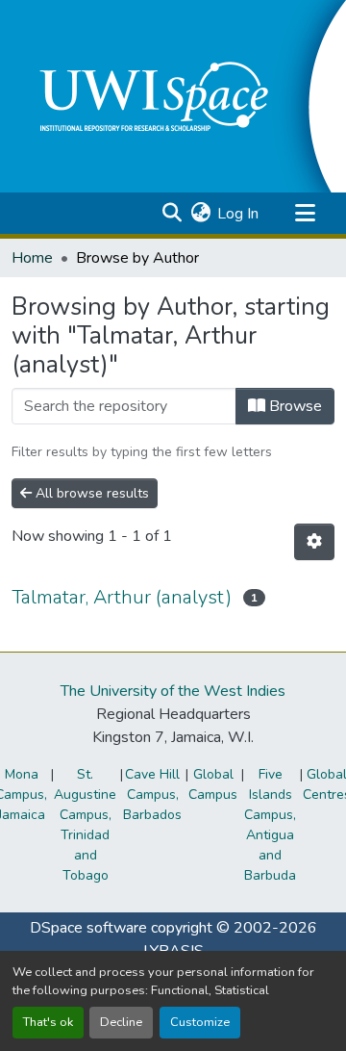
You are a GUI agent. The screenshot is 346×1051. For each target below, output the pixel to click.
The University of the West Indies (173, 691)
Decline (121, 1022)
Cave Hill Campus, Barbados (152, 794)
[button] (172, 213)
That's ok (48, 1022)
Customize (200, 1022)
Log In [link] (238, 213)
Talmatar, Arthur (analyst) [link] (122, 597)
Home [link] (32, 258)
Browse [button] (293, 406)
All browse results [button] (90, 493)
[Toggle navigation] (305, 213)
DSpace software (88, 927)
